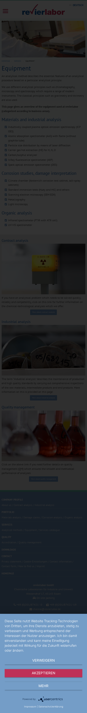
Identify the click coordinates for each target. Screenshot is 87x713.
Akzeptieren (43, 673)
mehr (43, 686)
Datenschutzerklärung (51, 706)
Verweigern (43, 660)
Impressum (30, 706)
